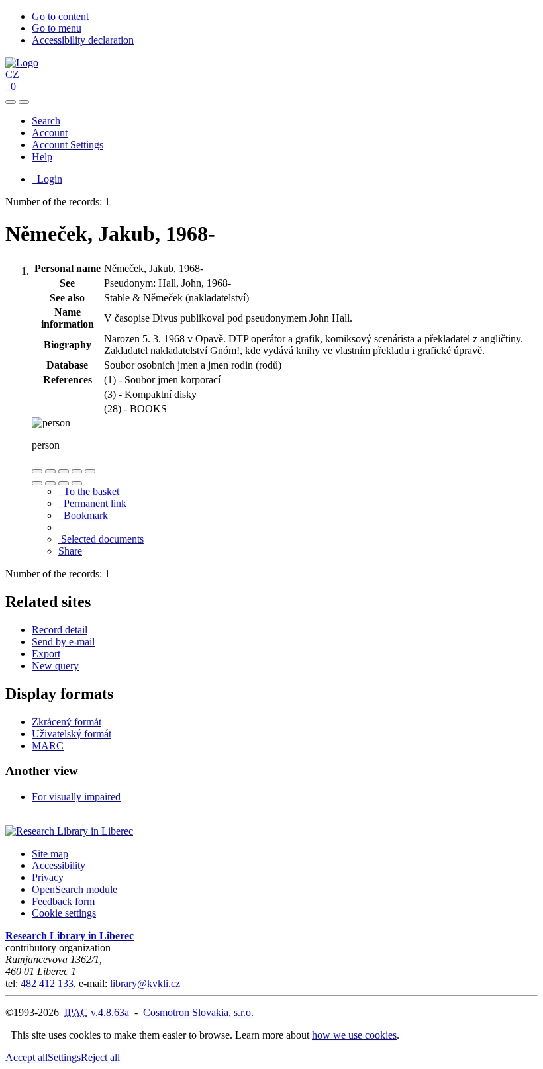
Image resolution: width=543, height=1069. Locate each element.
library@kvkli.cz (145, 983)
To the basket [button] (88, 491)
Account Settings (67, 144)
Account (50, 132)
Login (47, 179)
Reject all (100, 1057)
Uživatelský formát (71, 733)
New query (55, 665)
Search (46, 120)
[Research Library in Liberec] (69, 831)
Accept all (26, 1057)
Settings (64, 1057)
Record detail (59, 629)
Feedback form (63, 901)
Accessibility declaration (83, 40)
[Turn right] (50, 483)
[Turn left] (37, 483)
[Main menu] (24, 102)
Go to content (60, 16)
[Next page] (77, 483)
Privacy (48, 877)
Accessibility (58, 865)
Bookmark (83, 515)
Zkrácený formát (66, 721)
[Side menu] (10, 102)
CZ (12, 74)
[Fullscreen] (77, 471)
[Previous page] (63, 483)
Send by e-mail (63, 641)
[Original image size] (63, 471)
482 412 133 (47, 983)
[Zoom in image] (37, 471)
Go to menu (56, 28)
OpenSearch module (74, 889)
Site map (50, 853)
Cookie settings (64, 913)
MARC (48, 745)
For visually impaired (76, 796)
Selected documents (101, 539)
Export (46, 653)
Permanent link (92, 503)
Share (70, 551)
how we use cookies (354, 1035)
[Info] (90, 471)
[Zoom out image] (50, 471)
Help (42, 156)
